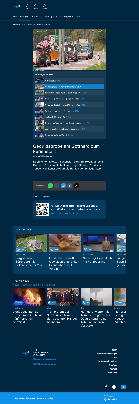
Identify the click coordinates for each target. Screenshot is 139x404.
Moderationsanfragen (107, 353)
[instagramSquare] (114, 387)
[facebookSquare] (106, 387)
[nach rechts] (122, 243)
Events (78, 17)
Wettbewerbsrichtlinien (45, 398)
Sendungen (49, 17)
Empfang (113, 365)
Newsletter (112, 373)
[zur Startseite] (16, 6)
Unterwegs (36, 17)
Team (114, 350)
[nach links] (16, 243)
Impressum (30, 398)
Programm (68, 17)
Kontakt (113, 369)
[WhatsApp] (50, 185)
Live (15, 17)
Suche (59, 17)
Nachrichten (24, 17)
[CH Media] (110, 399)
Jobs (114, 357)
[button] (56, 185)
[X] (76, 185)
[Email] (63, 185)
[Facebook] (69, 185)
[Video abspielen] (69, 49)
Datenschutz (20, 398)
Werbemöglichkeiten (107, 361)
